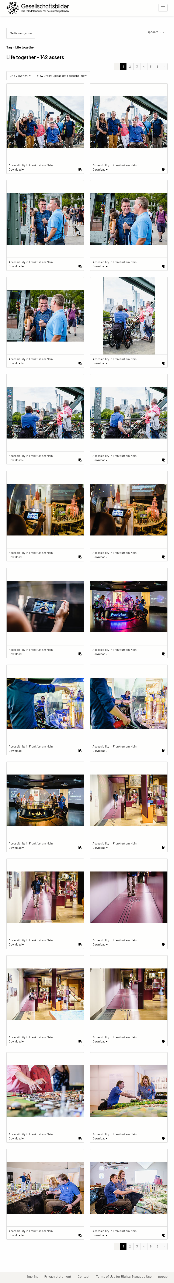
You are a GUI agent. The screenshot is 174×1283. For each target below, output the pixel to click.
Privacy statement (59, 1276)
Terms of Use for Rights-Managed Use (125, 1276)
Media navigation (21, 33)
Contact (85, 1276)
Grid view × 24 (19, 75)
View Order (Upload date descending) (60, 75)
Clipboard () (154, 32)
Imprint (34, 1276)
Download (15, 169)
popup (164, 1276)
